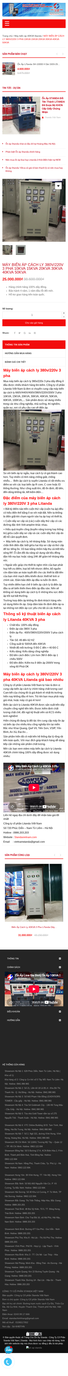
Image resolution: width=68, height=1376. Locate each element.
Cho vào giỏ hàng (34, 323)
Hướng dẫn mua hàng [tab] (18, 353)
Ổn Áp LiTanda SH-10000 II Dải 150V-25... (38, 64)
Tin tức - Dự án (11, 88)
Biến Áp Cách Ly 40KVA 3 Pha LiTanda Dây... (34, 927)
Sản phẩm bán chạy (14, 54)
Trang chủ (7, 36)
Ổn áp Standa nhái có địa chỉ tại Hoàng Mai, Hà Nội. (31, 144)
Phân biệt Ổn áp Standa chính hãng (23, 152)
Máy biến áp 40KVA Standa (28, 36)
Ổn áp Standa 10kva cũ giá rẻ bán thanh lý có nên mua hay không (34, 169)
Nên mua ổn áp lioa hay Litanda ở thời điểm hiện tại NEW (33, 160)
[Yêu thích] (58, 185)
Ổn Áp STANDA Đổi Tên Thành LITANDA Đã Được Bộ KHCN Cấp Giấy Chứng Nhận (53, 105)
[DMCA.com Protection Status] (34, 1333)
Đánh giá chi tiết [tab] (15, 362)
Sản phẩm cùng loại (17, 855)
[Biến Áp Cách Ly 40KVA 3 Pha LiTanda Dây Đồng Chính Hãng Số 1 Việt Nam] (34, 893)
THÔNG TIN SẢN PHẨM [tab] (17, 344)
